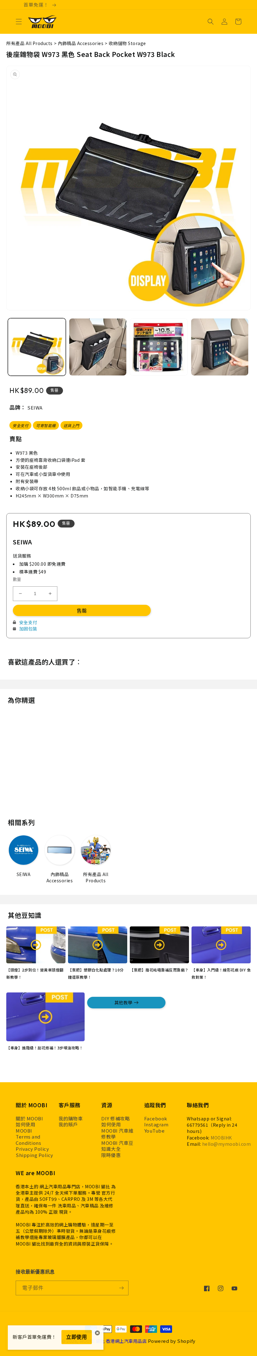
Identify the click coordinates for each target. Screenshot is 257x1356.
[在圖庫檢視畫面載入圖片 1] (37, 347)
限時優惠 (111, 1155)
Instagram (156, 1124)
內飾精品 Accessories (80, 43)
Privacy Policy (32, 1149)
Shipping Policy (34, 1155)
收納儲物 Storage (127, 43)
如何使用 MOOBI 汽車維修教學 (117, 1130)
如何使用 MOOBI (25, 1127)
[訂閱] (121, 1288)
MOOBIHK (221, 1137)
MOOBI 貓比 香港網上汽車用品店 (113, 1341)
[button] (19, 21)
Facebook (155, 1118)
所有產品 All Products (29, 43)
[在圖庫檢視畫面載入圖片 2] (98, 347)
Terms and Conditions (28, 1140)
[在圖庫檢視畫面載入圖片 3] (159, 347)
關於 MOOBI (29, 1118)
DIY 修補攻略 (115, 1118)
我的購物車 (71, 1118)
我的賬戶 (68, 1124)
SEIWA (35, 407)
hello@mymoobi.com (226, 1144)
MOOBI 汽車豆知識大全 (117, 1146)
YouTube (154, 1131)
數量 (17, 579)
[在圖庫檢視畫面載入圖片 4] (220, 347)
